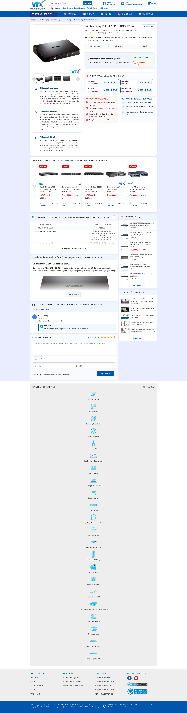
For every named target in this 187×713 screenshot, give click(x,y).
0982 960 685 (111, 4)
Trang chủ (33, 20)
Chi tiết (121, 46)
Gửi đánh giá (104, 374)
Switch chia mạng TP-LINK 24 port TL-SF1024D (114, 189)
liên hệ (107, 14)
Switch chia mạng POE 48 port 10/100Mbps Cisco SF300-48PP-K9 (48, 189)
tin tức (90, 14)
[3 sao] (108, 337)
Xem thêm (137, 338)
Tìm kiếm (87, 3)
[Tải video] (41, 358)
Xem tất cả (137, 285)
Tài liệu (145, 46)
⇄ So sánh (148, 26)
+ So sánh (43, 206)
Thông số (97, 46)
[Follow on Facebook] (129, 678)
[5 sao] (114, 337)
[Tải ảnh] (36, 358)
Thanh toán (147, 14)
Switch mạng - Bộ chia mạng (61, 20)
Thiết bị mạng (44, 20)
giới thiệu (71, 14)
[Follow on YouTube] (136, 678)
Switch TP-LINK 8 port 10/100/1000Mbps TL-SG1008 (137, 189)
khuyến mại (126, 14)
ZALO (115, 82)
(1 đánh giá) (102, 33)
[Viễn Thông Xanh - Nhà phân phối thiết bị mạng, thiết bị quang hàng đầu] (38, 5)
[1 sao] (102, 337)
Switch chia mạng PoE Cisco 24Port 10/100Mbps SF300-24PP (71, 189)
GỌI (107, 82)
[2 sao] (105, 337)
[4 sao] (111, 337)
